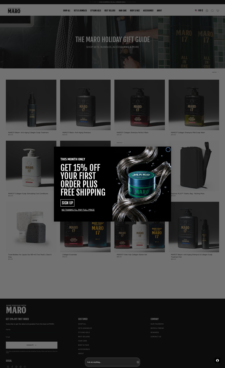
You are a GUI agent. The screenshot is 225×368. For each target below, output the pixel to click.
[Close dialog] (168, 150)
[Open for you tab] (217, 360)
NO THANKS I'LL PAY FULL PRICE (78, 209)
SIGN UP (67, 203)
